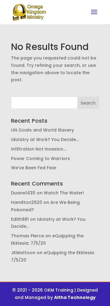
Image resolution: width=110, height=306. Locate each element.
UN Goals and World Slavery (42, 130)
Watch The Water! (64, 193)
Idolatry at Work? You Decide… (45, 139)
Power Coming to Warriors (40, 158)
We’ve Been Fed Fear (34, 168)
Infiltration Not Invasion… (38, 149)
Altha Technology (75, 297)
